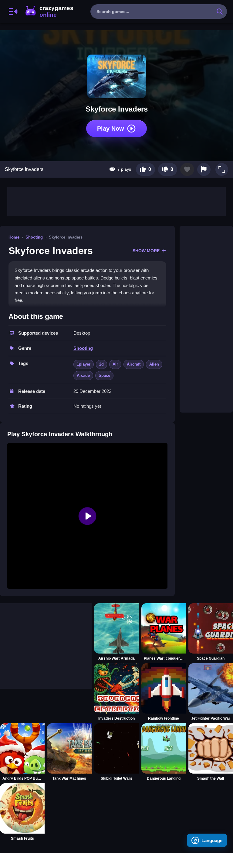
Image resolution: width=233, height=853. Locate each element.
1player (83, 364)
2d (101, 364)
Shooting (34, 237)
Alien (154, 364)
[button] (221, 169)
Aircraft (133, 364)
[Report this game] (204, 169)
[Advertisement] (116, 201)
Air (115, 364)
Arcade (83, 375)
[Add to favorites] (187, 169)
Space (104, 375)
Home (13, 237)
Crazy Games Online (49, 11)
